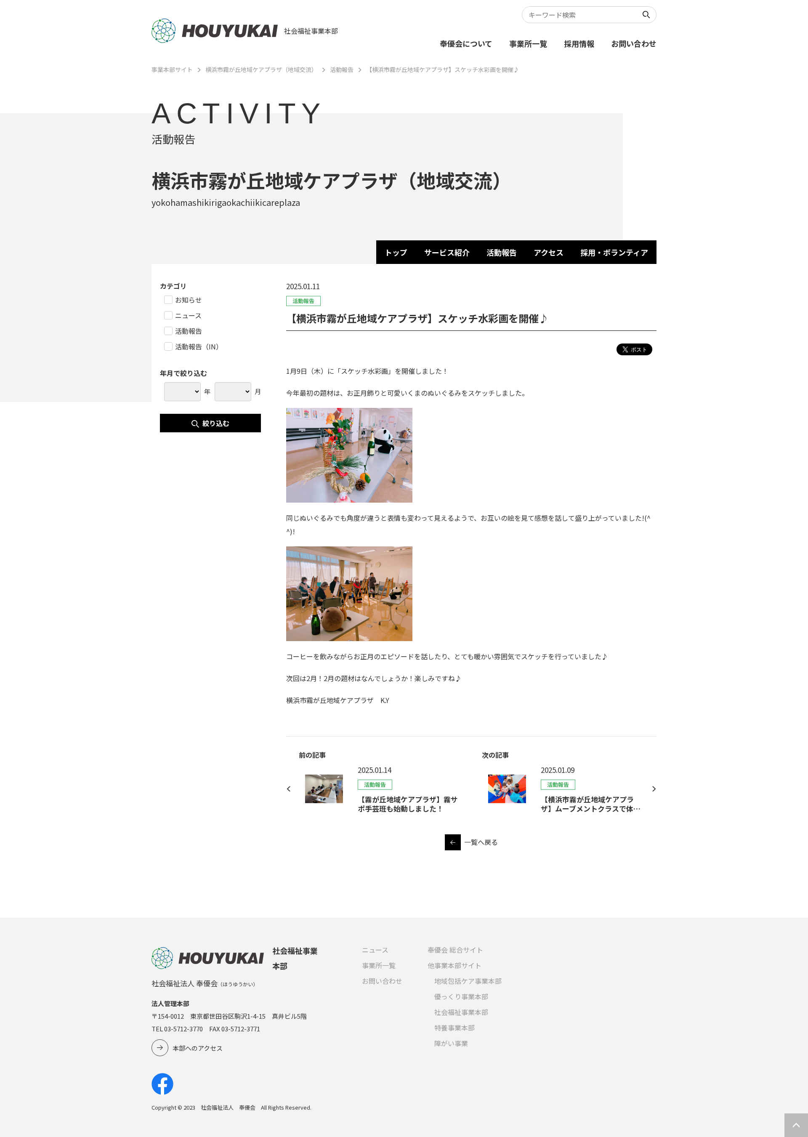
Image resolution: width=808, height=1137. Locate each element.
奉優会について (466, 43)
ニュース (375, 950)
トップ (396, 252)
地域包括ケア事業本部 (468, 981)
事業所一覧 (528, 43)
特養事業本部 (454, 1028)
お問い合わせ (633, 43)
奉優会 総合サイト (455, 950)
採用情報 (579, 43)
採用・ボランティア (614, 252)
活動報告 (342, 69)
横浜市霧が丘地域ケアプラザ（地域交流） (261, 69)
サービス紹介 (447, 252)
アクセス (548, 252)
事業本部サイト (172, 69)
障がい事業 (451, 1043)
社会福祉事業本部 (461, 1012)
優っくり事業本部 (461, 996)
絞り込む (215, 423)
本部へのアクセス (198, 1048)
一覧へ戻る (481, 842)
